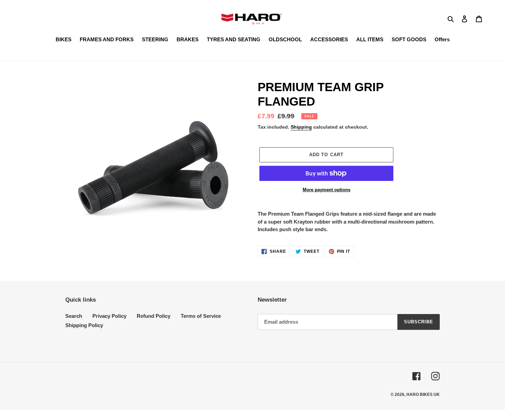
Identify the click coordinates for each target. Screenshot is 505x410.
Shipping (301, 127)
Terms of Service (201, 316)
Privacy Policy (109, 316)
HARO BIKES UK (423, 394)
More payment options (326, 189)
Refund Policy (153, 316)
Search (73, 316)
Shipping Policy (84, 325)
